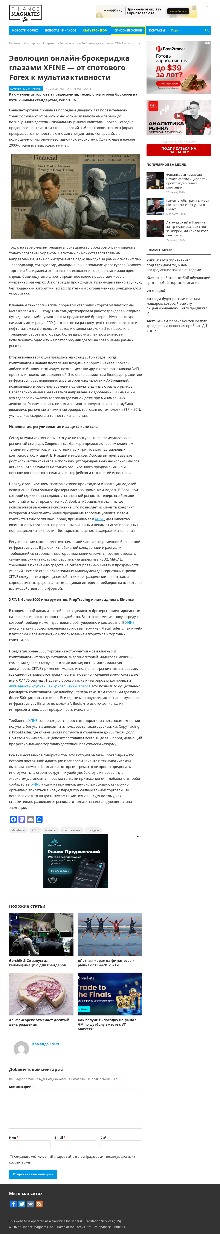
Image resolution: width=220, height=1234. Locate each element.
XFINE (99, 519)
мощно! (158, 290)
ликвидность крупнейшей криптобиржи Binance (49, 686)
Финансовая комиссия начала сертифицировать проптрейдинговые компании (186, 180)
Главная (14, 43)
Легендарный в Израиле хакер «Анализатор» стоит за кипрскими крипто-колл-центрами (188, 228)
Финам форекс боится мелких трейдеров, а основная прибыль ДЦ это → (177, 326)
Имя (13, 1137)
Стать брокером (95, 30)
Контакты (157, 30)
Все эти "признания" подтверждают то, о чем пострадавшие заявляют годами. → (176, 265)
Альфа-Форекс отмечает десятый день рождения (39, 1022)
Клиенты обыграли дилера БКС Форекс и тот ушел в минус (187, 204)
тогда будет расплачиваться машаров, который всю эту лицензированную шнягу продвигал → (177, 305)
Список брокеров (128, 30)
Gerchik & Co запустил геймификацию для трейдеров (37, 962)
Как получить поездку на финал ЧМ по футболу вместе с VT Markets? (107, 1024)
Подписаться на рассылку (178, 150)
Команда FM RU (57, 89)
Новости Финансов (60, 30)
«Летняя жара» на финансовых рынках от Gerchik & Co (106, 962)
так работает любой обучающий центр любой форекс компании (178, 280)
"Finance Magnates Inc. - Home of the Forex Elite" (56, 1227)
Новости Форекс (25, 30)
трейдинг (93, 830)
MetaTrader (19, 830)
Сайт (104, 1137)
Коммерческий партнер (40, 43)
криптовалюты (71, 830)
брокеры (50, 830)
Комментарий (21, 1087)
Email (60, 1137)
